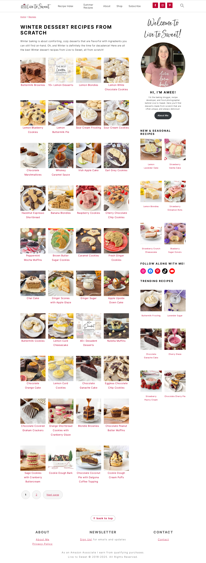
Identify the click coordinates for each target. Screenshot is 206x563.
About (107, 6)
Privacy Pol (40, 543)
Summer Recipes (88, 6)
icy (50, 543)
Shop (120, 6)
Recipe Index (65, 6)
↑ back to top (103, 518)
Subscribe (135, 6)
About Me (163, 115)
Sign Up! (86, 539)
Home (23, 17)
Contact (163, 539)
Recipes (32, 17)
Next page (53, 494)
